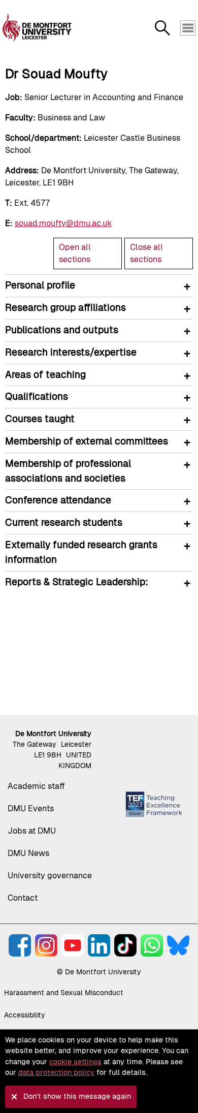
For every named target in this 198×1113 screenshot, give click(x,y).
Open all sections (75, 253)
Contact (23, 898)
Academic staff (36, 786)
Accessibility (24, 1015)
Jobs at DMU (32, 831)
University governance (50, 875)
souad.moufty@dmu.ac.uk (63, 223)
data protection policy (56, 1072)
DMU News (28, 853)
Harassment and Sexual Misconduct (63, 993)
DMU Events (31, 808)
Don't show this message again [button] (77, 1096)
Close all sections (146, 253)
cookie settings (75, 1062)
